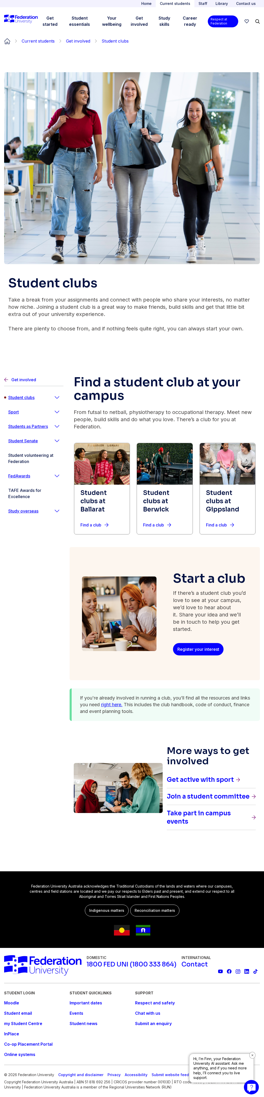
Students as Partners (28, 426)
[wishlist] (246, 21)
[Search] (257, 21)
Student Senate (23, 440)
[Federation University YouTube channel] (220, 971)
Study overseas (23, 511)
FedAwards (19, 475)
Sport (13, 412)
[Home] (21, 21)
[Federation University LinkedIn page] (246, 971)
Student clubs (21, 397)
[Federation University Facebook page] (229, 971)
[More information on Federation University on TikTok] (255, 971)
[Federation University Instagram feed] (238, 971)
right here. (111, 704)
